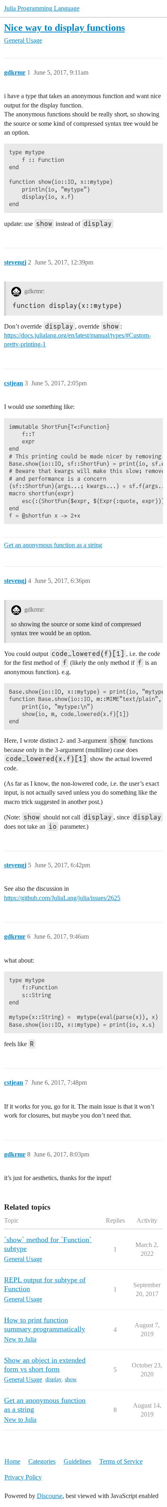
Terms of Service (121, 1461)
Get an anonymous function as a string (53, 545)
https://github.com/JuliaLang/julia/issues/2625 (62, 897)
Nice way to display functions (64, 27)
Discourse (49, 1495)
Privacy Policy (23, 1477)
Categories (42, 1461)
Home (12, 1461)
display (53, 1379)
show (71, 1379)
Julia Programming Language (41, 8)
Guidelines (77, 1461)
